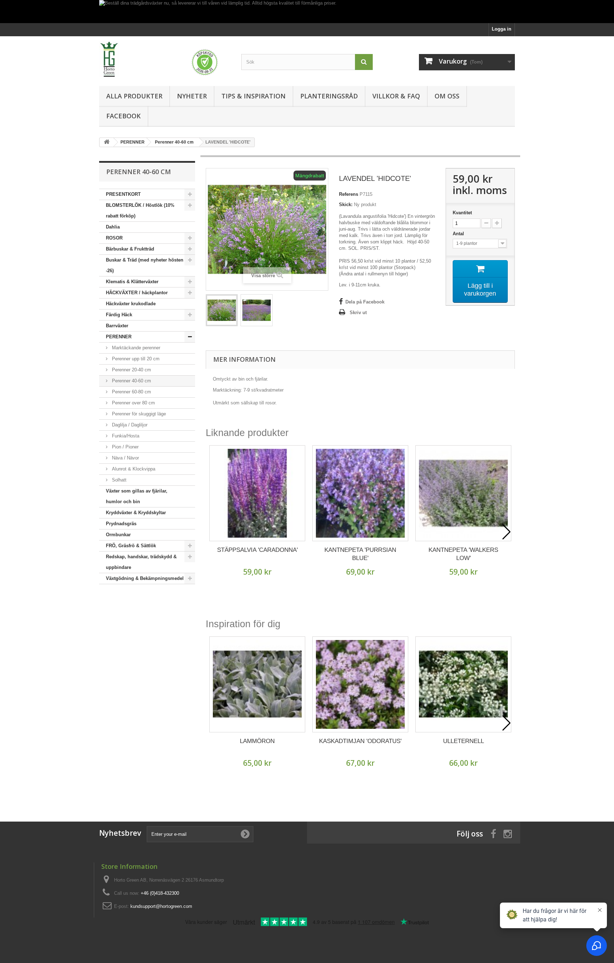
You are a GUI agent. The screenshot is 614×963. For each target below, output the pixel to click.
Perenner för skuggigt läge (138, 413)
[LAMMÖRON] (257, 684)
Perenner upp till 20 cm (135, 358)
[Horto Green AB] (165, 59)
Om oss (447, 96)
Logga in (501, 29)
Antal (459, 233)
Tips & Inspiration (253, 96)
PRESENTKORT (123, 194)
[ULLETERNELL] (463, 684)
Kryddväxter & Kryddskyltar (136, 512)
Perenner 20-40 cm (131, 369)
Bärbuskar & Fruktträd (130, 249)
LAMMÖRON (257, 741)
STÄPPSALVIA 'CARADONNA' (257, 550)
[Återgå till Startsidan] (106, 142)
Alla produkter (134, 96)
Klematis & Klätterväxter (132, 281)
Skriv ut (358, 312)
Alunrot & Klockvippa (133, 469)
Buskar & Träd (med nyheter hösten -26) (144, 265)
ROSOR (114, 238)
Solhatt (118, 480)
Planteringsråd (329, 96)
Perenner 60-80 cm (131, 391)
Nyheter (192, 96)
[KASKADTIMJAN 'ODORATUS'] (360, 684)
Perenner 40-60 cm (131, 380)
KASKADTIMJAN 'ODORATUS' (360, 741)
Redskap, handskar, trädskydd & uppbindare (141, 562)
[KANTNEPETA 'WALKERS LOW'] (463, 493)
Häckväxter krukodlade (131, 303)
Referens (348, 194)
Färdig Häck (119, 314)
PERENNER (118, 336)
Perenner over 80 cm (133, 402)
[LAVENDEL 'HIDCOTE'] (221, 310)
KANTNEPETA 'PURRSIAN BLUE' (360, 554)
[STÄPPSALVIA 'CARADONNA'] (257, 493)
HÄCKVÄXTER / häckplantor (137, 292)
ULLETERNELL (463, 741)
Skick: (345, 204)
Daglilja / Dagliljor (129, 424)
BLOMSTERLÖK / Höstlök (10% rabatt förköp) (140, 211)
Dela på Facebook (364, 302)
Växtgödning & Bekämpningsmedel (145, 578)
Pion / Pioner (125, 447)
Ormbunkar (118, 534)
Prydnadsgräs (121, 523)
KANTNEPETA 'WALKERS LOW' (463, 554)
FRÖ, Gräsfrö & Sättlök (131, 545)
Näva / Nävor (125, 458)
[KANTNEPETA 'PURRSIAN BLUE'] (360, 493)
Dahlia (113, 227)
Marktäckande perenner (135, 347)
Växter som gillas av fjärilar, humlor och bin (136, 496)
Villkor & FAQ (396, 96)
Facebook (123, 116)
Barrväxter (117, 325)
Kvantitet (462, 212)
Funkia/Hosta (125, 436)
